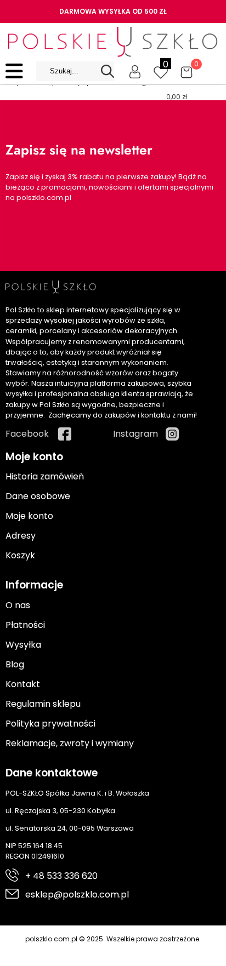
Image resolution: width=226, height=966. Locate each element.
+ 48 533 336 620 (61, 876)
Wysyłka (23, 644)
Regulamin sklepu (43, 704)
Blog (14, 664)
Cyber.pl (132, 950)
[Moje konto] (135, 71)
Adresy (20, 535)
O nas (17, 605)
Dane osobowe (37, 496)
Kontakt (22, 684)
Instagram (135, 433)
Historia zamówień (44, 476)
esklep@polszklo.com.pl (77, 894)
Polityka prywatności (50, 723)
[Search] (107, 71)
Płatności (25, 625)
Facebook (27, 433)
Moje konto (29, 516)
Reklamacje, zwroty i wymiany (69, 743)
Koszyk (20, 555)
